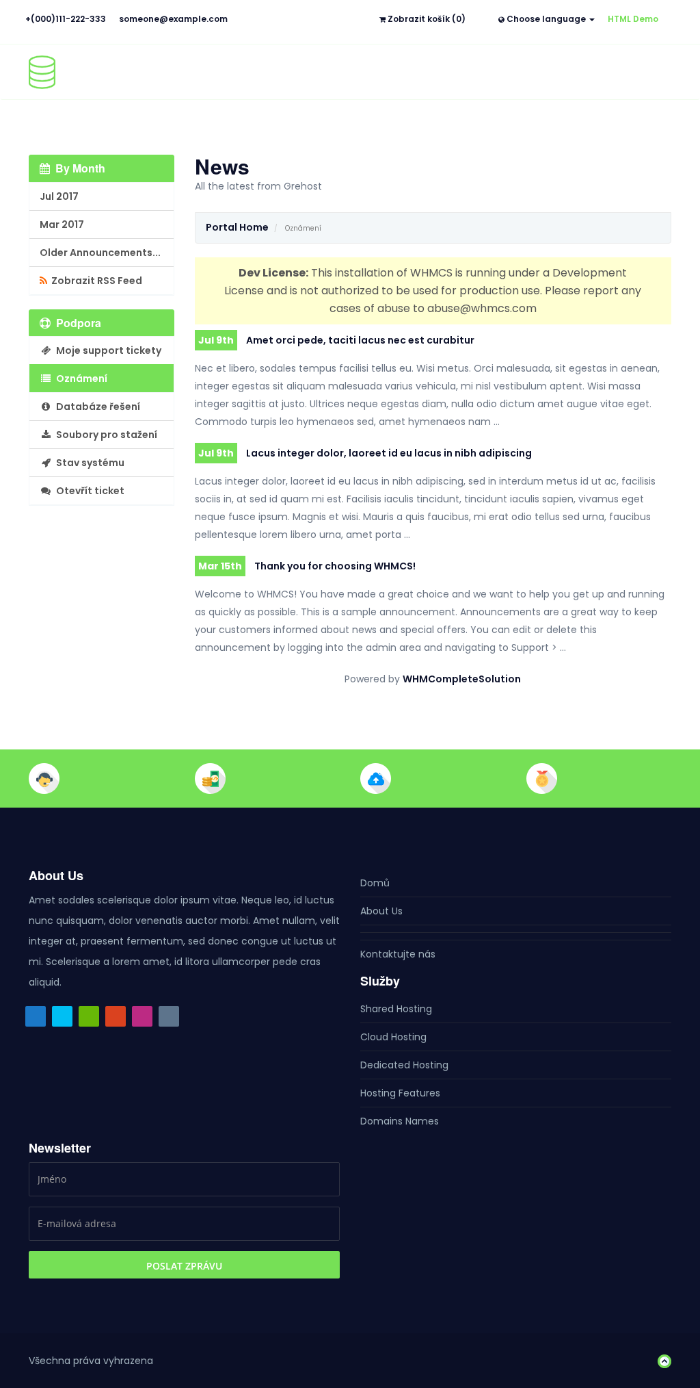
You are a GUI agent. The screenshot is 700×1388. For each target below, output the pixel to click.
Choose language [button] (546, 19)
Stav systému (88, 463)
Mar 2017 (62, 224)
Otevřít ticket (88, 491)
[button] (661, 1360)
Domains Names (399, 1121)
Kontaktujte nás (397, 954)
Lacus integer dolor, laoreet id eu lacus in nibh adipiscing (365, 453)
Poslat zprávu (184, 1265)
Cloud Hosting (393, 1037)
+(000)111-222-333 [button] (65, 19)
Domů (375, 883)
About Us (381, 911)
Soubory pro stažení (104, 434)
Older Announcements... (100, 252)
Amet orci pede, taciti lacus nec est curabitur (336, 340)
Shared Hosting (396, 1009)
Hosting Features (400, 1093)
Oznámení (79, 378)
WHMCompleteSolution (462, 679)
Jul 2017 (59, 196)
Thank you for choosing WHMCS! (307, 566)
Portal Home (237, 227)
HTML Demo (633, 19)
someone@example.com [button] (173, 19)
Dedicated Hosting (404, 1065)
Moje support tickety (106, 350)
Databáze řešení (96, 406)
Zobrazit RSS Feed (94, 280)
